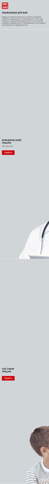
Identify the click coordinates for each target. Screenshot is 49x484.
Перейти (8, 152)
